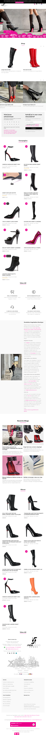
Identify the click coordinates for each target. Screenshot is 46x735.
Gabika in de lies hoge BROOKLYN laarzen (31, 410)
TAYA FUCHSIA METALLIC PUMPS (32, 247)
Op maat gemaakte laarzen (9, 133)
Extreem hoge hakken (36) (10, 106)
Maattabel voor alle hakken (9, 130)
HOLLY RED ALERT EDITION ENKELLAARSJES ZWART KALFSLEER (11, 514)
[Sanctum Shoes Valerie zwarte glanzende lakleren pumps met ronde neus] (34, 529)
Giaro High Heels (36, 328)
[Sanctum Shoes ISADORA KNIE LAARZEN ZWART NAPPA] (12, 613)
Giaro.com (29, 716)
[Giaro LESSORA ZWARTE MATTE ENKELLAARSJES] (12, 263)
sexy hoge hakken (32, 381)
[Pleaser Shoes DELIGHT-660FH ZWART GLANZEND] (12, 236)
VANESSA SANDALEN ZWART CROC (11, 164)
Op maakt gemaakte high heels (9, 690)
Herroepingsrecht (6, 697)
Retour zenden (27, 692)
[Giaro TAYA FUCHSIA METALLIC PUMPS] (34, 236)
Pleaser (32, 329)
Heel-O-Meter (6, 688)
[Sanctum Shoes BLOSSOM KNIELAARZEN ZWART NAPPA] (34, 153)
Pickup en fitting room (28, 690)
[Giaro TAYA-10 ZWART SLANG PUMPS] (12, 210)
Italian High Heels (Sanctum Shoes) (31, 715)
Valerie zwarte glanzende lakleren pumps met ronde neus (32, 541)
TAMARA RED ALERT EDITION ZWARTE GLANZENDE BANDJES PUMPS (33, 514)
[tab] (23, 489)
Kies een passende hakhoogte (10, 132)
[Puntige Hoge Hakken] (34, 92)
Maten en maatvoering (8, 684)
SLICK (26, 331)
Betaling (25, 686)
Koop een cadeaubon (28, 688)
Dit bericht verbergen (19, 2)
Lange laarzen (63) (11, 71)
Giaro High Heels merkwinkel (20, 716)
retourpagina (33, 353)
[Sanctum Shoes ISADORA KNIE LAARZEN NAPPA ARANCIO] (34, 585)
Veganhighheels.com (27, 719)
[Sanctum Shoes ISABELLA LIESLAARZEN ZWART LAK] (34, 558)
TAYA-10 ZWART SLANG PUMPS (10, 221)
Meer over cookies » (27, 2)
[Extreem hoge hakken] (11, 92)
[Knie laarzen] (34, 57)
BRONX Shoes (27, 329)
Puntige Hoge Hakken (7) (33, 105)
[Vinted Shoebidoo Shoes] (16, 653)
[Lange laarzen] (12, 57)
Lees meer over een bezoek (30, 708)
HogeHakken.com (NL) (17, 719)
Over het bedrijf (6, 705)
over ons (29, 395)
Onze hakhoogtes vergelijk (8, 686)
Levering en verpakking (29, 682)
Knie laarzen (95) (32, 70)
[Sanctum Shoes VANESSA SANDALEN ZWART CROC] (12, 153)
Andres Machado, (37, 329)
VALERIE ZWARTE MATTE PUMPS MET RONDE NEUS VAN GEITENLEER (11, 570)
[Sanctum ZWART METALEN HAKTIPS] (12, 182)
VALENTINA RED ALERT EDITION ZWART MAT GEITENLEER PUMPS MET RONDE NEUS (11, 542)
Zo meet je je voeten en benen (10, 131)
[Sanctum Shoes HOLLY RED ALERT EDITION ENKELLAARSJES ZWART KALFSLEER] (12, 502)
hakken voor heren (28, 384)
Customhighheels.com (37, 719)
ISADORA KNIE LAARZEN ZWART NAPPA (10, 625)
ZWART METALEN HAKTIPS (9, 192)
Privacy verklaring (6, 701)
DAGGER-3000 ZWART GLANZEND (32, 221)
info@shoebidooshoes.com (31, 390)
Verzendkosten (27, 684)
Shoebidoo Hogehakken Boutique (33, 322)
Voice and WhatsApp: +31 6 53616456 (13, 647)
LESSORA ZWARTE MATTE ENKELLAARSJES (9, 274)
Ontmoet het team (7, 692)
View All (23, 283)
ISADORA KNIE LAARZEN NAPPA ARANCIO (32, 597)
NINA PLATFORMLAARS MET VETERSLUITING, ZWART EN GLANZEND (31, 194)
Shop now (8, 31)
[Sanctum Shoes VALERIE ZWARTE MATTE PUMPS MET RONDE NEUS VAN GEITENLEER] (12, 558)
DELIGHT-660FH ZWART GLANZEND (11, 247)
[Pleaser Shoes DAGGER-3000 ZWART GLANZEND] (34, 210)
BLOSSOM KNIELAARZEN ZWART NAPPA (32, 165)
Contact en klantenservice (8, 682)
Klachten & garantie (7, 699)
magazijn (28, 342)
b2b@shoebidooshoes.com (31, 400)
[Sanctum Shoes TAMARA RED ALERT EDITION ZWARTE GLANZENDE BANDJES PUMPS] (34, 502)
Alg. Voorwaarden (6, 703)
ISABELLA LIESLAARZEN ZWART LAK (33, 569)
